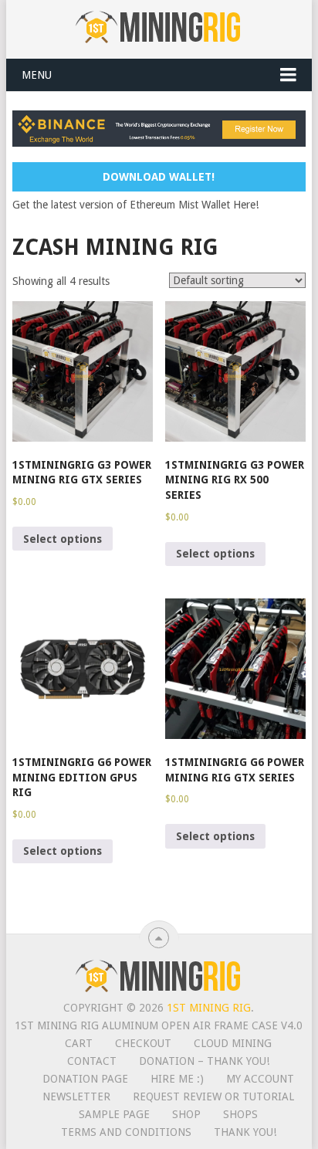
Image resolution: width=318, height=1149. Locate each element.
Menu (37, 75)
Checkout (143, 1043)
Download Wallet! (159, 177)
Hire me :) (177, 1079)
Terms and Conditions (126, 1132)
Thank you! (245, 1132)
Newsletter (76, 1096)
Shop (186, 1114)
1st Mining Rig (209, 1008)
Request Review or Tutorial (213, 1096)
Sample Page (114, 1114)
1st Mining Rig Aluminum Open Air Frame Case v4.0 (159, 1025)
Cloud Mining (233, 1043)
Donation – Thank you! (204, 1061)
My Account (260, 1079)
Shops (240, 1114)
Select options (62, 539)
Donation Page (85, 1079)
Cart (79, 1043)
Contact (92, 1061)
